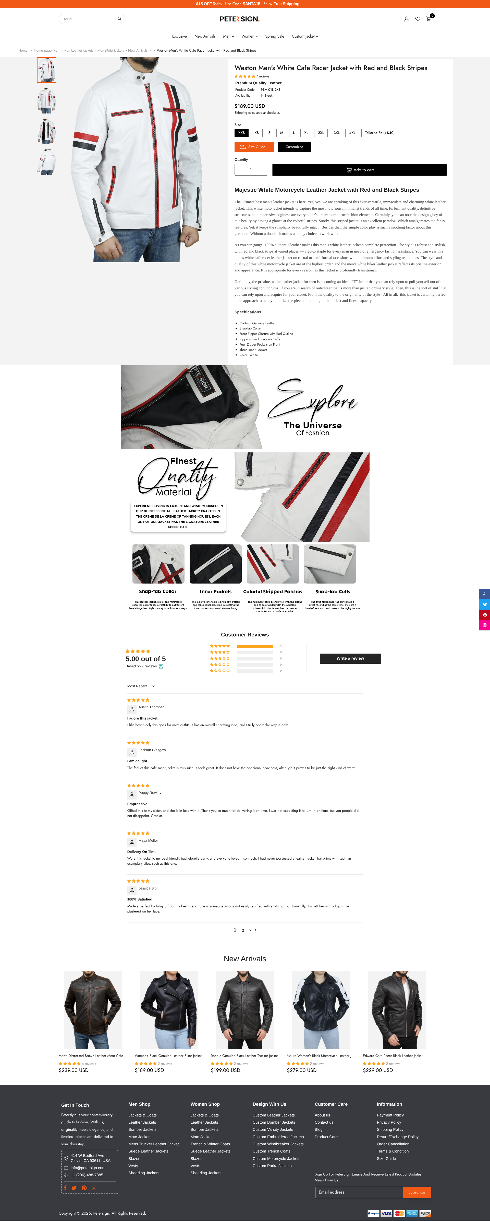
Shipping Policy (390, 1130)
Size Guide (386, 1159)
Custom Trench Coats (271, 1151)
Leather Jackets (142, 1122)
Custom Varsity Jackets (273, 1130)
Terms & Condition (393, 1151)
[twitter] (484, 605)
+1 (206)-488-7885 (87, 1175)
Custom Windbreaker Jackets (278, 1144)
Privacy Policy (389, 1122)
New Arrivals (204, 36)
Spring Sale (274, 36)
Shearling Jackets (143, 1173)
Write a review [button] (350, 658)
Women (247, 36)
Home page (43, 50)
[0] (428, 18)
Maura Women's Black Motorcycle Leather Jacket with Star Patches (336, 1055)
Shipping (241, 112)
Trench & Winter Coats (210, 1144)
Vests (133, 1166)
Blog (319, 1130)
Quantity (241, 159)
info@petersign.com (88, 1168)
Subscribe (416, 1192)
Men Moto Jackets (110, 50)
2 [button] (243, 930)
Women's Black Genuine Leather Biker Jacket (168, 1055)
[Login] (406, 18)
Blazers (134, 1159)
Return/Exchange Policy (398, 1137)
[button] (220, 646)
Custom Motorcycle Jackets (276, 1159)
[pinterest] (484, 616)
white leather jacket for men (294, 282)
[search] (119, 19)
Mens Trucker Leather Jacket (153, 1144)
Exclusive (179, 36)
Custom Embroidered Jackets (278, 1137)
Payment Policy (390, 1115)
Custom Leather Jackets (274, 1115)
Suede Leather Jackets (148, 1151)
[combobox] (92, 19)
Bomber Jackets (142, 1130)
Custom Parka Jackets (272, 1166)
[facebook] (484, 595)
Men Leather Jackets (78, 50)
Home (23, 50)
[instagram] (484, 626)
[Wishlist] (417, 18)
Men (227, 36)
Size (238, 125)
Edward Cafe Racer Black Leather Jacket (392, 1055)
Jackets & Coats (142, 1115)
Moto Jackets (139, 1137)
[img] (138, 700)
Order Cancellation (393, 1144)
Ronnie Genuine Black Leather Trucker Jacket (244, 1055)
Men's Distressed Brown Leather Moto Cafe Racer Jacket (100, 1055)
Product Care (326, 1137)
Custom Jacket (303, 36)
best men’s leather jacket (274, 202)
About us (322, 1115)
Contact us (324, 1122)
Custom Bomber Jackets (274, 1122)
